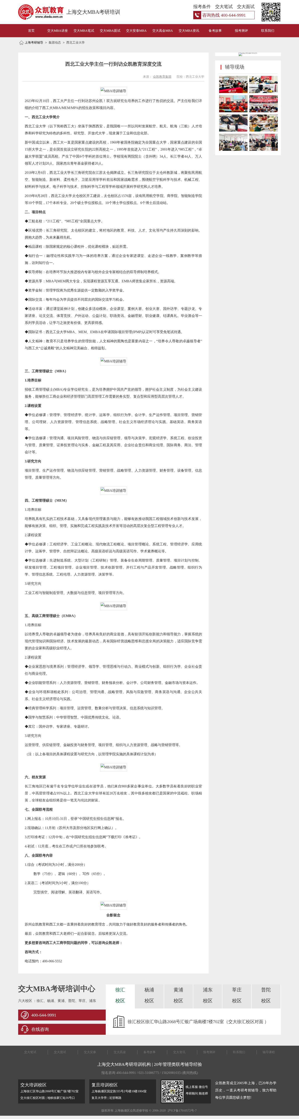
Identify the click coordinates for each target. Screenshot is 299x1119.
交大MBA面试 (110, 30)
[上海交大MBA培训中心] (36, 12)
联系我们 (267, 30)
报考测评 (241, 30)
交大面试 (60, 1052)
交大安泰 (90, 1052)
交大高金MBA (162, 30)
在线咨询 (40, 1029)
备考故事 (215, 30)
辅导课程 (269, 1052)
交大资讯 (179, 1052)
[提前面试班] (248, 52)
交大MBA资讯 (189, 30)
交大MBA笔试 (84, 30)
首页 (31, 30)
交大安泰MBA (136, 30)
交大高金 (120, 1052)
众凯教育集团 (162, 76)
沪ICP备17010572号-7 (182, 1110)
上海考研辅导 (34, 42)
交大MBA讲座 (57, 30)
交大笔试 (30, 1052)
